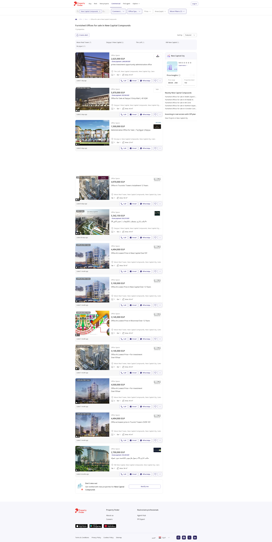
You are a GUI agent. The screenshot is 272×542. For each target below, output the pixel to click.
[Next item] (194, 75)
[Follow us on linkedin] (195, 537)
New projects (104, 4)
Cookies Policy (108, 537)
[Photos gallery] (92, 65)
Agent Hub (141, 515)
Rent (95, 4)
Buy (90, 4)
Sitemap (119, 537)
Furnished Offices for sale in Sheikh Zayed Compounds (184, 97)
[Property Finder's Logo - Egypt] (79, 3)
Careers (109, 519)
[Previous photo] (77, 65)
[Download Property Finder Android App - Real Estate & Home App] (95, 526)
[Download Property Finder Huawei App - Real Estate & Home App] (110, 526)
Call (124, 81)
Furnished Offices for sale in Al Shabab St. (179, 100)
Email (134, 81)
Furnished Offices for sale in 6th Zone (178, 103)
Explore (135, 4)
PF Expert (141, 519)
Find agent (126, 4)
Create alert (83, 35)
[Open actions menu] (160, 81)
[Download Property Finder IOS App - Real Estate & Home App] (81, 526)
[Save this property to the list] (155, 81)
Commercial (115, 4)
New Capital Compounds (89, 11)
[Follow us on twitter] (189, 537)
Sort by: (179, 35)
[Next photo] (107, 65)
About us (109, 515)
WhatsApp (146, 81)
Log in (194, 4)
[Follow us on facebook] (184, 537)
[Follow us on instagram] (178, 537)
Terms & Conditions (82, 537)
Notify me (145, 486)
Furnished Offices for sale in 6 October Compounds (182, 109)
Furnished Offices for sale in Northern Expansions (182, 106)
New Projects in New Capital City (176, 118)
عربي (154, 537)
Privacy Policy (96, 537)
